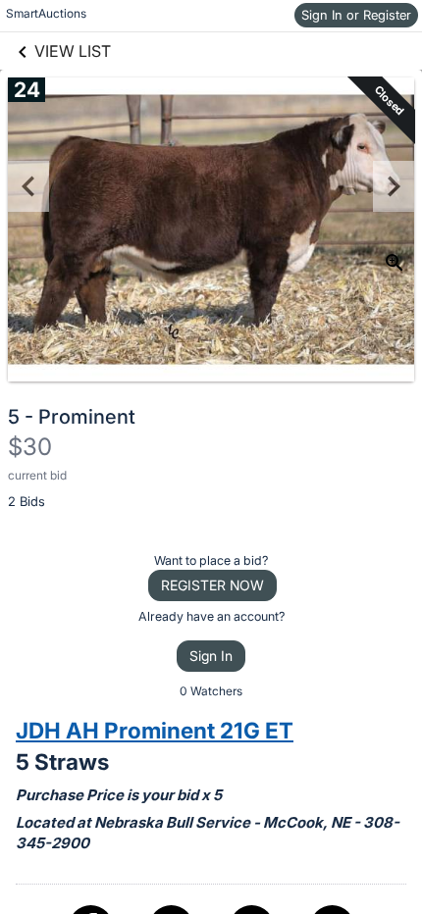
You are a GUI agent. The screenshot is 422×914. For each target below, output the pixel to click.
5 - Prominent (71, 417)
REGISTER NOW (212, 585)
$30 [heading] (30, 446)
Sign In (211, 655)
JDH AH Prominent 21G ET (154, 730)
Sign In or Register (356, 15)
